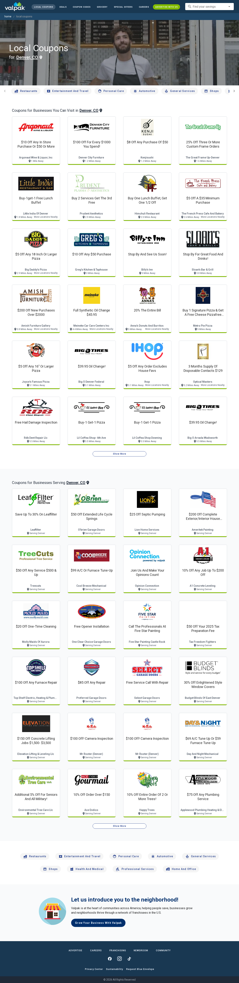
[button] (123, 7)
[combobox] (209, 6)
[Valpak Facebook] (109, 958)
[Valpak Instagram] (119, 958)
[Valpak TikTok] (129, 958)
